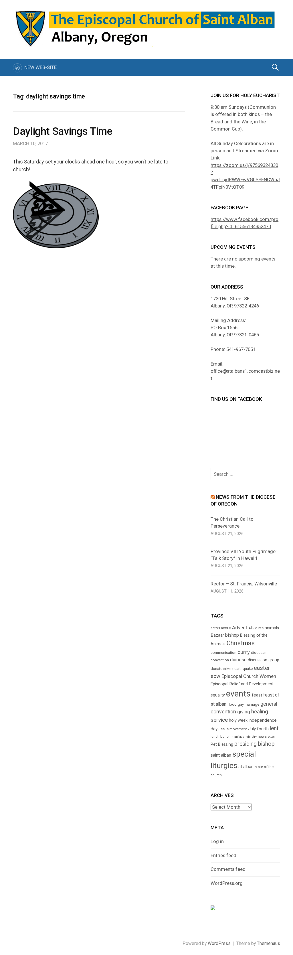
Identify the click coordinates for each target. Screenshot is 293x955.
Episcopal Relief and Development (242, 684)
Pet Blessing (222, 744)
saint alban (221, 755)
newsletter (266, 736)
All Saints (256, 628)
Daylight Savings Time (62, 131)
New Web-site (40, 67)
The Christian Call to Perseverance (232, 522)
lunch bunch (221, 736)
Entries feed (223, 855)
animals (272, 628)
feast (257, 695)
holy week (238, 720)
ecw (215, 676)
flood (232, 704)
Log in (217, 841)
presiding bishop (254, 744)
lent (274, 728)
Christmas (241, 643)
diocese (238, 659)
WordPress (219, 943)
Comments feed (228, 869)
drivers (228, 669)
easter (262, 667)
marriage (238, 737)
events (238, 694)
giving (243, 712)
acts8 (215, 628)
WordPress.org (227, 883)
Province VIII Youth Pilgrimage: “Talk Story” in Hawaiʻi (244, 554)
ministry (251, 737)
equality (218, 695)
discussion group (263, 660)
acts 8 (226, 628)
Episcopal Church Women (248, 676)
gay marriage (248, 704)
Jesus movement (233, 729)
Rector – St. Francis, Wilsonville (244, 584)
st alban (246, 766)
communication (223, 652)
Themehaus (268, 943)
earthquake (243, 668)
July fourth (258, 728)
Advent (239, 627)
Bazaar (217, 635)
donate (216, 668)
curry (243, 652)
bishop (232, 635)
